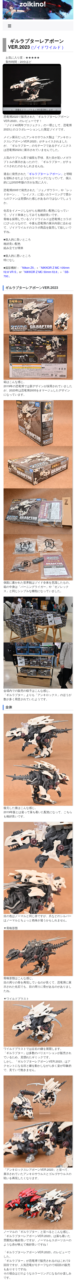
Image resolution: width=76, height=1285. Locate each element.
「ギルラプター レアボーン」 (45, 174)
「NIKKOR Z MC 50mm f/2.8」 (41, 272)
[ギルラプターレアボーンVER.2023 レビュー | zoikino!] (38, 9)
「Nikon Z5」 (28, 268)
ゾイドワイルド (47, 47)
